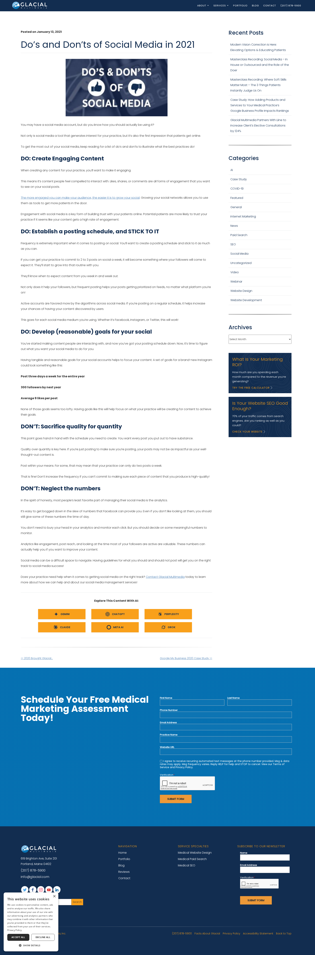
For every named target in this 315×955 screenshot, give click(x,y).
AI (231, 170)
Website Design (241, 291)
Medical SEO (186, 865)
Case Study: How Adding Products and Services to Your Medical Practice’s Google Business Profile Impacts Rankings (259, 105)
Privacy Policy (231, 933)
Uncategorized (241, 263)
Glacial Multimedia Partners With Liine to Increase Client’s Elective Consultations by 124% (258, 125)
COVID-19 (237, 188)
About (201, 5)
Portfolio (240, 5)
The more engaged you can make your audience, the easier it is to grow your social (80, 198)
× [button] (54, 896)
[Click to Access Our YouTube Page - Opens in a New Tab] (48, 889)
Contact (269, 5)
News (234, 226)
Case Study (238, 179)
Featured (236, 198)
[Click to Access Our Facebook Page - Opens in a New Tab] (32, 889)
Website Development (246, 300)
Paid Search (238, 235)
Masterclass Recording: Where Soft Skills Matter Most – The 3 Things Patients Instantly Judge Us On (258, 85)
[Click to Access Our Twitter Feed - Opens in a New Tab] (24, 889)
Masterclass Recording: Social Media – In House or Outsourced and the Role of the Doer (259, 64)
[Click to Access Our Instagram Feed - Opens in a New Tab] (40, 889)
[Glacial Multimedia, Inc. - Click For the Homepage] (39, 849)
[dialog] (31, 921)
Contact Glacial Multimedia (165, 577)
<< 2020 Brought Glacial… (37, 658)
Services (219, 5)
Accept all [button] (18, 937)
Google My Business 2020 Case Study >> (186, 658)
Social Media (239, 254)
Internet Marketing (243, 216)
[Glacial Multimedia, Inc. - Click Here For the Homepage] (30, 5)
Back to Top (283, 933)
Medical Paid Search (192, 859)
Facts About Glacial (207, 933)
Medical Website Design (195, 853)
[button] (31, 945)
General (236, 207)
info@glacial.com (35, 877)
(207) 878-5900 (290, 5)
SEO (233, 244)
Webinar (236, 281)
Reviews (124, 872)
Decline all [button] (43, 937)
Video (234, 272)
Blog (255, 5)
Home (122, 853)
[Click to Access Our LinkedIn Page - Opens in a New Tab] (57, 889)
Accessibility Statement (258, 933)
